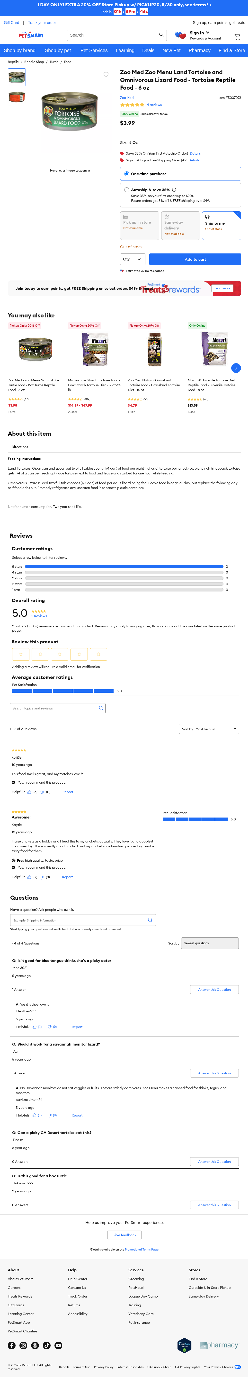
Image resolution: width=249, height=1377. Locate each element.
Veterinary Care (139, 1313)
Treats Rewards (20, 1296)
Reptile (13, 62)
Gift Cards (16, 1305)
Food (67, 62)
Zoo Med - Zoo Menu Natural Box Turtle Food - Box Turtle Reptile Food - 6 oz (33, 385)
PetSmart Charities (22, 1331)
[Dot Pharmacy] (216, 1345)
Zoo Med (123, 97)
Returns (73, 1305)
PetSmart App (19, 1322)
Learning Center (21, 1313)
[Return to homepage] (30, 34)
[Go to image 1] (17, 77)
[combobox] (115, 34)
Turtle (54, 62)
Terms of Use (78, 1367)
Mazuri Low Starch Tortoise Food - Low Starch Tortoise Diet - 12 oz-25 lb (94, 385)
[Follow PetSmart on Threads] (35, 1345)
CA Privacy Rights (183, 1367)
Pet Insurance (137, 1322)
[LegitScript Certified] (181, 1345)
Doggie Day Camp (141, 1296)
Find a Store (195, 1278)
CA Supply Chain (156, 1367)
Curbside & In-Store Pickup (207, 1287)
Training (133, 1305)
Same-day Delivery (201, 1296)
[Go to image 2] (17, 97)
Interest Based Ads (127, 1367)
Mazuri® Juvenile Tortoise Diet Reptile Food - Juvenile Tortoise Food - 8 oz (211, 385)
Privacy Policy (100, 1367)
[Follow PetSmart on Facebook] (12, 1345)
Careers (14, 1287)
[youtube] (58, 1345)
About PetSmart (20, 1278)
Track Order (76, 1296)
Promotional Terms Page (140, 1249)
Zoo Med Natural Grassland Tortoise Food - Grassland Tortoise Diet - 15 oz (154, 385)
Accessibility (77, 1313)
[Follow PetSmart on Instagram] (23, 1345)
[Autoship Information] (170, 190)
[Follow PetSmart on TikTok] (47, 1345)
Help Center (76, 1278)
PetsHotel (134, 1287)
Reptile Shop (34, 62)
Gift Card (11, 23)
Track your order (42, 23)
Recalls (60, 1367)
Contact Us (76, 1287)
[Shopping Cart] (238, 37)
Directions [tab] (20, 447)
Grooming (134, 1278)
